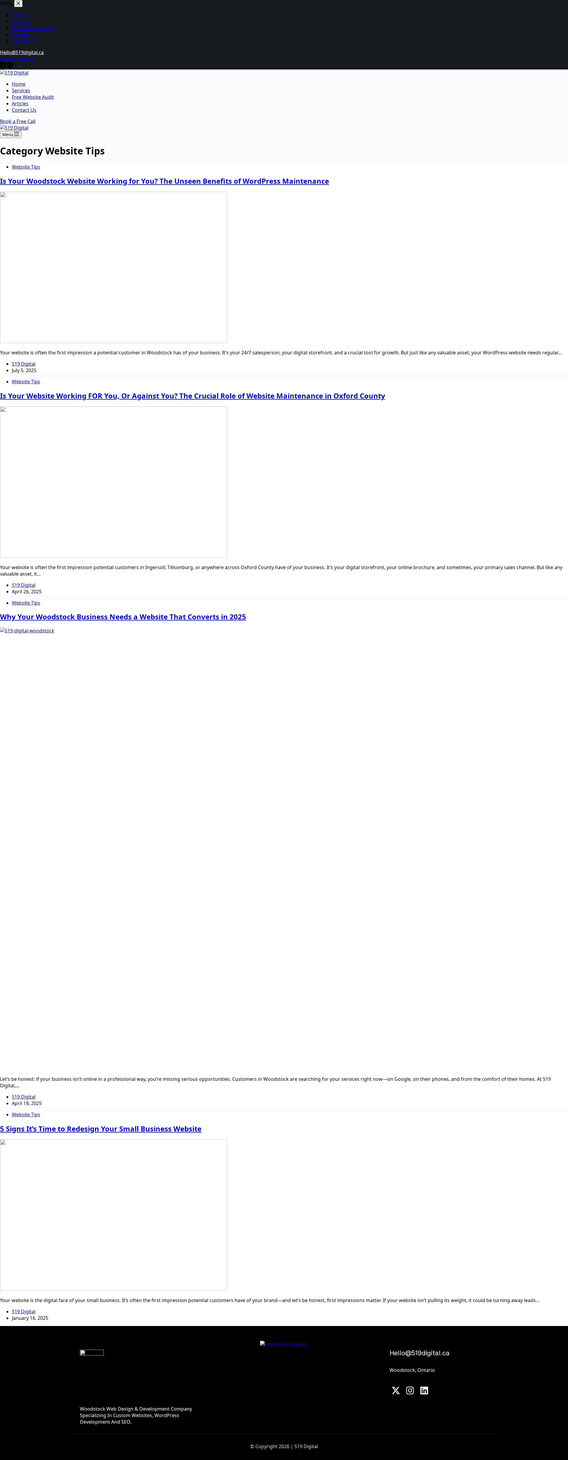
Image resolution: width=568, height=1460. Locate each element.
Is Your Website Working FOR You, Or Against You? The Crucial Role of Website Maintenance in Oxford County (192, 395)
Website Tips (26, 167)
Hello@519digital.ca (420, 1353)
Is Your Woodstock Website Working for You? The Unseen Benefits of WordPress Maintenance (164, 181)
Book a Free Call (18, 121)
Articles (20, 103)
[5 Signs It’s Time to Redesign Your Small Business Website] (113, 1289)
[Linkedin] (424, 1390)
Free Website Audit (33, 97)
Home (18, 84)
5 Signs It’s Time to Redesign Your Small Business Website (100, 1128)
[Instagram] (410, 1390)
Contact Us (24, 110)
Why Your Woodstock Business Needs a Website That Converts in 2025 (123, 616)
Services (21, 90)
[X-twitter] (396, 1390)
